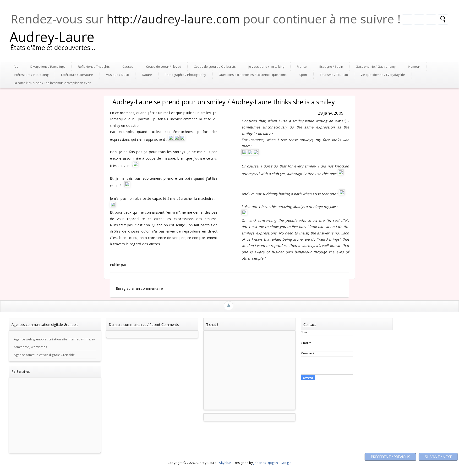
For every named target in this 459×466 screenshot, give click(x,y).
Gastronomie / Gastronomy (376, 66)
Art (16, 66)
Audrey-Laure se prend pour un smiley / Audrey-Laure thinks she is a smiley (223, 102)
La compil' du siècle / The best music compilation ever (52, 83)
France (302, 66)
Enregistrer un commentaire (139, 288)
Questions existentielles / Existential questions (253, 74)
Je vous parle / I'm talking (266, 66)
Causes (127, 66)
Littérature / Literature (77, 74)
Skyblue (225, 462)
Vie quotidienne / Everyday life (383, 74)
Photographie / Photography (185, 74)
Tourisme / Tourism (334, 74)
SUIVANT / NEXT (438, 457)
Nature (147, 74)
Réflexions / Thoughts (94, 66)
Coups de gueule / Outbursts (215, 66)
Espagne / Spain (331, 66)
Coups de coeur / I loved (163, 66)
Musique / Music (117, 74)
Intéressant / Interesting (31, 74)
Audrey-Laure (52, 37)
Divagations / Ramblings (47, 66)
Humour (414, 66)
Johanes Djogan (266, 462)
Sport (303, 74)
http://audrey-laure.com (173, 19)
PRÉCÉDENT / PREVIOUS (390, 457)
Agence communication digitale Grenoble (44, 355)
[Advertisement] (55, 415)
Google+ (286, 462)
